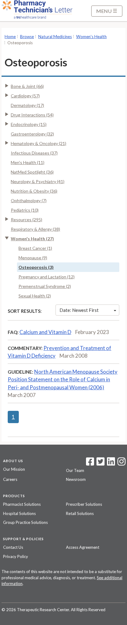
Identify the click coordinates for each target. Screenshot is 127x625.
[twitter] (99, 463)
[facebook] (90, 463)
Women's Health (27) (32, 238)
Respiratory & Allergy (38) (35, 229)
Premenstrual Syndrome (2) (44, 286)
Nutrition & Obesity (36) (34, 191)
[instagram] (121, 463)
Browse (27, 36)
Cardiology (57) (25, 95)
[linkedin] (111, 463)
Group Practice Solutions (25, 522)
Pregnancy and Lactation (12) (46, 276)
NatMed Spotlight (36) (32, 172)
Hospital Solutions (19, 513)
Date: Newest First (79, 310)
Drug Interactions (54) (32, 114)
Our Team (75, 470)
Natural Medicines (55, 36)
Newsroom (76, 479)
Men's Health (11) (27, 162)
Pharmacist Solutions (22, 504)
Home (10, 36)
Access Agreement (82, 547)
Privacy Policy (15, 556)
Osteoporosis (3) (36, 267)
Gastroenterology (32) (32, 133)
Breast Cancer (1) (35, 248)
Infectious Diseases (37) (34, 152)
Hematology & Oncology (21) (38, 143)
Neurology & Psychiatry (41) (37, 181)
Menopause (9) (32, 257)
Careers (10, 479)
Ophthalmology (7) (29, 200)
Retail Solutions (80, 513)
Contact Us (13, 547)
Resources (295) (26, 219)
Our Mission (14, 469)
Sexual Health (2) (34, 295)
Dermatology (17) (27, 105)
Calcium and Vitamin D (45, 332)
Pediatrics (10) (25, 210)
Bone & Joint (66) (27, 86)
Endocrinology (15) (29, 124)
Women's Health (91, 36)
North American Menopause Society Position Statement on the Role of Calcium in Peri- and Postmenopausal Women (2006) (62, 379)
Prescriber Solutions (84, 504)
